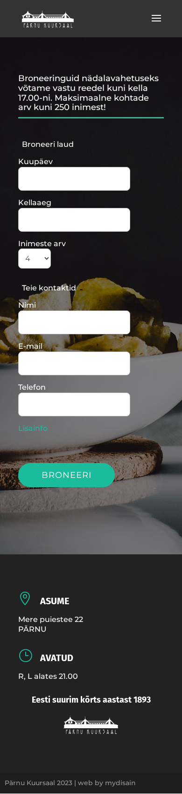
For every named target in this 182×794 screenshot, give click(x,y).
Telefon (32, 387)
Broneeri (66, 475)
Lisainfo (33, 428)
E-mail (30, 346)
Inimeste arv (42, 243)
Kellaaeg (34, 202)
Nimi (27, 305)
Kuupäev (35, 161)
